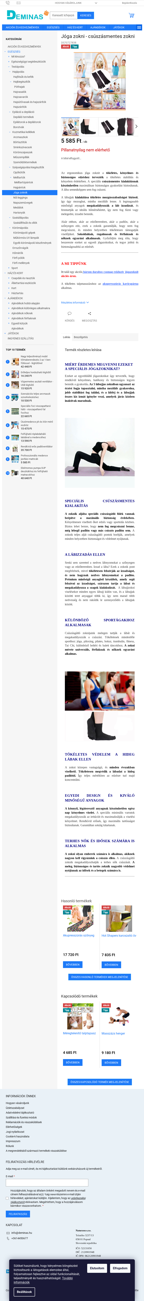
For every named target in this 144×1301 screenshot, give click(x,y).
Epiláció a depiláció (23, 111)
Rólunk (10, 1146)
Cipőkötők (19, 172)
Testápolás (17, 66)
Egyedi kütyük (19, 323)
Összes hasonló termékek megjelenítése (99, 977)
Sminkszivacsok (22, 147)
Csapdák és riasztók (23, 278)
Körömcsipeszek (22, 152)
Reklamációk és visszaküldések (24, 1122)
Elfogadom (120, 1268)
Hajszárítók (20, 106)
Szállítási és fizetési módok (21, 1117)
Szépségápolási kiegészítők (28, 167)
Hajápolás (18, 71)
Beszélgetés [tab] (81, 337)
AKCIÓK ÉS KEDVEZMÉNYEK (24, 46)
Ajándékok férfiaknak (23, 318)
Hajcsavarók (20, 96)
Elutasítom (97, 1268)
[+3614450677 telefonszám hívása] (11, 2)
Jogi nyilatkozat (15, 1131)
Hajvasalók (19, 91)
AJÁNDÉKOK (15, 298)
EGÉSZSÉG (14, 51)
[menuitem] (22, 27)
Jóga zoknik (20, 192)
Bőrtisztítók (20, 142)
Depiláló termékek (23, 117)
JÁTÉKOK (13, 333)
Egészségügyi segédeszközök (28, 61)
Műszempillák (21, 157)
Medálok (18, 207)
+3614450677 (19, 1238)
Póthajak (19, 86)
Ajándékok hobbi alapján (25, 303)
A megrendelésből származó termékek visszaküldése (36, 1150)
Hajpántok (19, 187)
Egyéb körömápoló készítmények (32, 242)
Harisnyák (19, 212)
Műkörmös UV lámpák (26, 237)
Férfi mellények (21, 262)
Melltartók (19, 177)
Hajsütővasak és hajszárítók (29, 101)
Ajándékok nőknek (22, 313)
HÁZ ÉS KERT (15, 273)
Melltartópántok (23, 182)
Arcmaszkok (20, 137)
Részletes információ (73, 302)
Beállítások (24, 1292)
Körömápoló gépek (24, 232)
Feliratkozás (18, 1214)
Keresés (85, 15)
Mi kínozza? (18, 56)
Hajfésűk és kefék (23, 76)
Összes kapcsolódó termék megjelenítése (99, 1082)
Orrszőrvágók (20, 247)
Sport (14, 268)
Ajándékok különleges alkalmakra (30, 308)
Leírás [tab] (66, 337)
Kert (13, 288)
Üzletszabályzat (15, 1107)
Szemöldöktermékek (25, 162)
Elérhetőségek (14, 1126)
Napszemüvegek (23, 202)
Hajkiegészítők (21, 81)
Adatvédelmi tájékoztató (20, 1112)
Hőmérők (17, 252)
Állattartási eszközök (23, 283)
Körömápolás (20, 227)
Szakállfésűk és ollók (25, 222)
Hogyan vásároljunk (68, 3)
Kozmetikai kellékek (23, 132)
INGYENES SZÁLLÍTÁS (21, 338)
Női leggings (20, 197)
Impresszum (13, 1141)
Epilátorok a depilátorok (27, 122)
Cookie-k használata (17, 1136)
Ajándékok (17, 328)
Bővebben (73, 1062)
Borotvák (18, 127)
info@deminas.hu (21, 1232)
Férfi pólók (18, 257)
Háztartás (17, 293)
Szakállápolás (20, 217)
